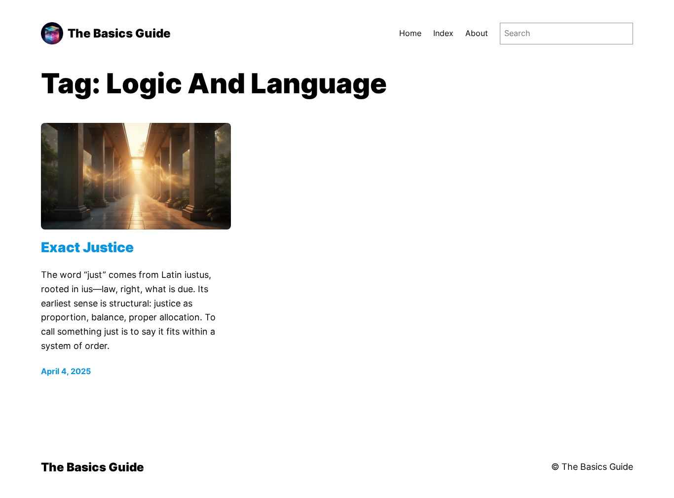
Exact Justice (87, 247)
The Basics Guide (119, 33)
